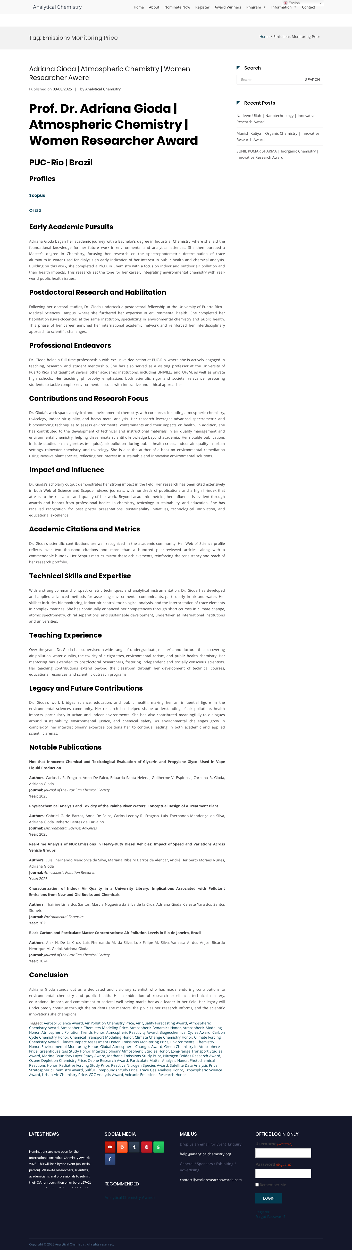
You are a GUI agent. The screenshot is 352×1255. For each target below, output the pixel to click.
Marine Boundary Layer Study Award (73, 1055)
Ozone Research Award (108, 1060)
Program (253, 7)
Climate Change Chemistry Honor (163, 1037)
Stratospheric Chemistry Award (56, 1069)
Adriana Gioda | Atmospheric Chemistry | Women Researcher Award (109, 73)
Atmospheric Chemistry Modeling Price (94, 1027)
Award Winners (228, 7)
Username (273, 1144)
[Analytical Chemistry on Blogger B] (122, 1147)
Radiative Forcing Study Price (84, 1065)
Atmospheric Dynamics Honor (155, 1027)
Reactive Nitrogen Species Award (139, 1065)
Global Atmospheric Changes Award (131, 1046)
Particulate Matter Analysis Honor (159, 1060)
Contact (308, 7)
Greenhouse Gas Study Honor (64, 1051)
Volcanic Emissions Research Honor (155, 1074)
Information (281, 7)
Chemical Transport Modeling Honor (101, 1037)
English (294, 3)
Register (202, 7)
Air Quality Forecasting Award (161, 1023)
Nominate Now (177, 7)
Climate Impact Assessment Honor (90, 1041)
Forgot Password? (270, 1216)
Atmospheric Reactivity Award (132, 1032)
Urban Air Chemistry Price (64, 1074)
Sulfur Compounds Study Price (111, 1069)
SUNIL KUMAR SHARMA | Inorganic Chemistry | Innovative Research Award (278, 154)
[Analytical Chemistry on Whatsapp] (158, 1147)
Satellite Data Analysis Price (193, 1065)
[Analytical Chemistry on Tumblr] (134, 1147)
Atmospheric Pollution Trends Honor (72, 1032)
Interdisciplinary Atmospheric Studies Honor (130, 1051)
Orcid (35, 210)
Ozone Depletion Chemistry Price (57, 1060)
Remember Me (273, 1184)
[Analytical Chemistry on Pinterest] (146, 1147)
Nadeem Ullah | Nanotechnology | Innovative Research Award (276, 118)
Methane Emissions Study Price (134, 1055)
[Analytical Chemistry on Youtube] (110, 1147)
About (154, 7)
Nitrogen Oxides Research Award (191, 1055)
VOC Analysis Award (106, 1074)
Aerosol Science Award (63, 1023)
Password (273, 1164)
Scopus (37, 195)
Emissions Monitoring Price (145, 1041)
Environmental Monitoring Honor (69, 1046)
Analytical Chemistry (57, 6)
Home (139, 7)
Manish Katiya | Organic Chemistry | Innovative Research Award (278, 136)
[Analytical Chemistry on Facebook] (110, 1159)
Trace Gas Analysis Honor (161, 1069)
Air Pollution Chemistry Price (109, 1023)
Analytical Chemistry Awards (130, 1197)
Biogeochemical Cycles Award (185, 1032)
